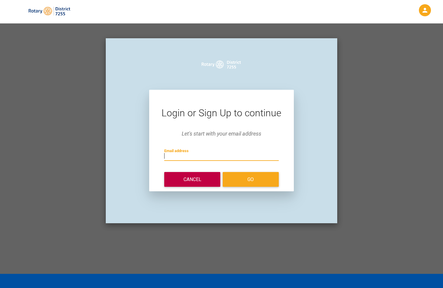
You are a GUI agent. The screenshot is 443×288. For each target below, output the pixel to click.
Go (250, 179)
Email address (176, 151)
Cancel (192, 179)
